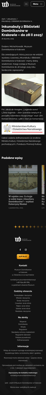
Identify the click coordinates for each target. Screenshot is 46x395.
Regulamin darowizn (23, 335)
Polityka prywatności (23, 337)
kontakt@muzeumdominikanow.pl (23, 280)
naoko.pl (33, 387)
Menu (35, 4)
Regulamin (23, 329)
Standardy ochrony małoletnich (23, 332)
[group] (23, 187)
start (3, 19)
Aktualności (11, 19)
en (26, 4)
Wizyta (23, 327)
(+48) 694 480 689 (23, 282)
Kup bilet (23, 257)
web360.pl (24, 387)
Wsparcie (23, 322)
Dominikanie (23, 324)
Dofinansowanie (23, 340)
